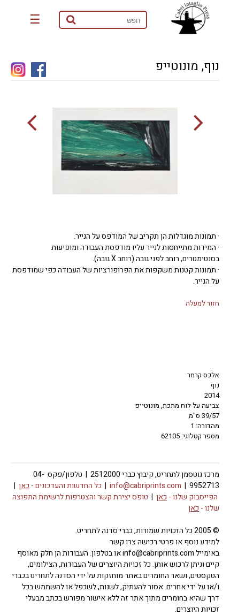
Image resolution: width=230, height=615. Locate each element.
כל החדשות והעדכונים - (60, 485)
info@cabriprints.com (145, 485)
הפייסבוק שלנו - (187, 497)
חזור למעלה (202, 303)
